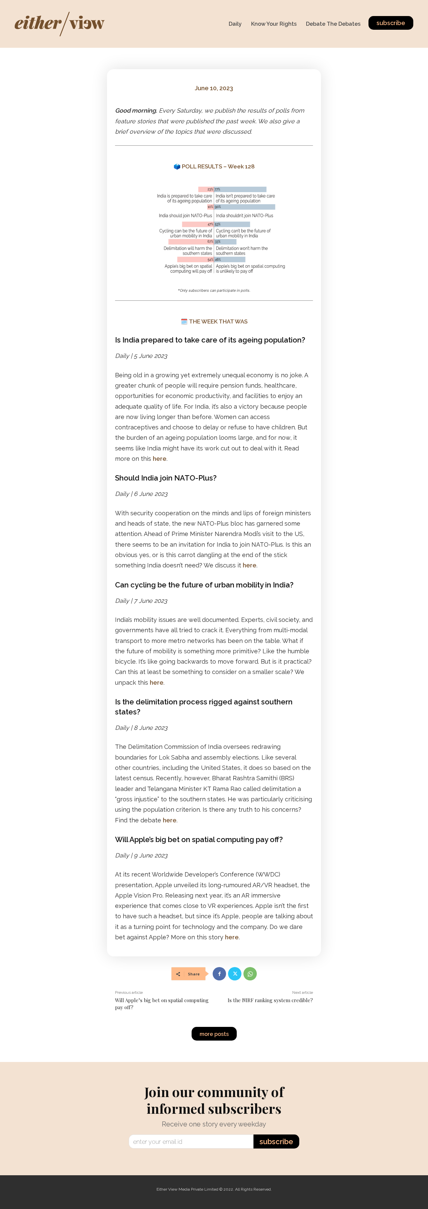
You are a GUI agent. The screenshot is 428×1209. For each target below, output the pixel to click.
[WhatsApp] (250, 973)
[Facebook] (219, 973)
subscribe (276, 1141)
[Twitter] (234, 973)
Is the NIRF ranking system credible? (270, 1000)
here (160, 458)
